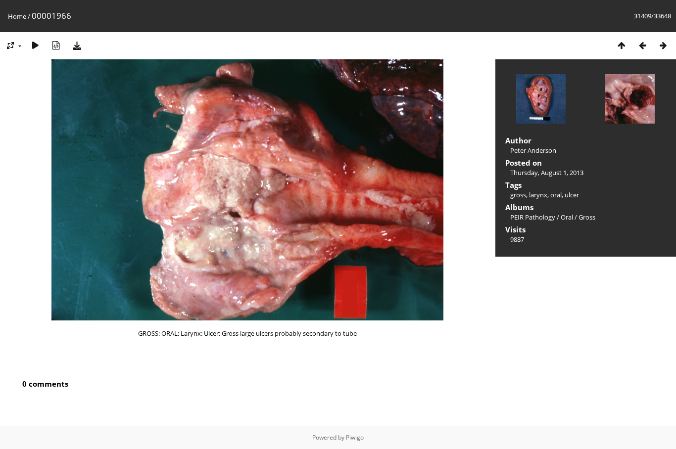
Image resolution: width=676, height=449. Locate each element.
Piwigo (355, 437)
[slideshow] (35, 45)
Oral (567, 217)
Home (17, 16)
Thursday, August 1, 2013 (546, 172)
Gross (587, 217)
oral (556, 194)
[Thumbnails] (621, 45)
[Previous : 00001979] (642, 45)
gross (518, 194)
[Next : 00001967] (663, 45)
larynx (538, 194)
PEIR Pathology (532, 217)
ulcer (572, 194)
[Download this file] (76, 45)
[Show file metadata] (56, 45)
